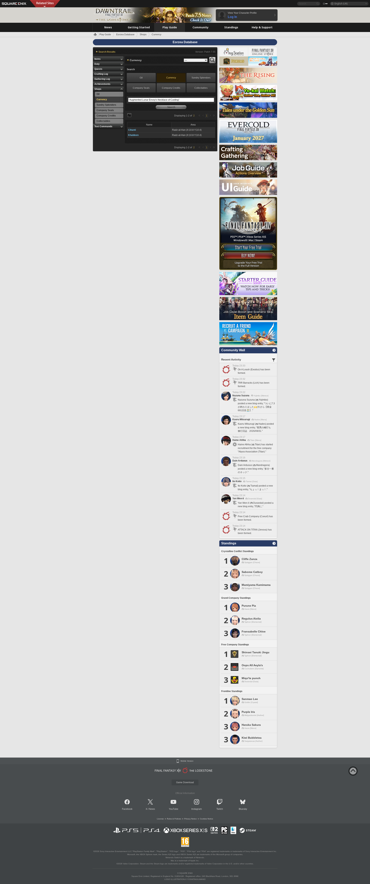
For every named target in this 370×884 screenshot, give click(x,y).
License (160, 819)
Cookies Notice (206, 819)
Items (97, 59)
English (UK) (341, 3)
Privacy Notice (190, 819)
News (152, 809)
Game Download (185, 782)
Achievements (102, 84)
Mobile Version (187, 761)
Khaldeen (133, 135)
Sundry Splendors (201, 77)
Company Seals (141, 88)
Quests (98, 69)
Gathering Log (102, 79)
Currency (171, 77)
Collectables (201, 88)
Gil (141, 77)
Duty (97, 64)
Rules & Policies (174, 819)
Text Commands (103, 126)
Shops (97, 89)
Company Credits (171, 88)
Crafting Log (101, 74)
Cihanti (132, 130)
